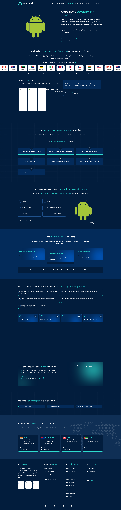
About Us (57, 3)
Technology (70, 3)
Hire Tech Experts (86, 3)
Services (63, 3)
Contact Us (98, 3)
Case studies (78, 3)
